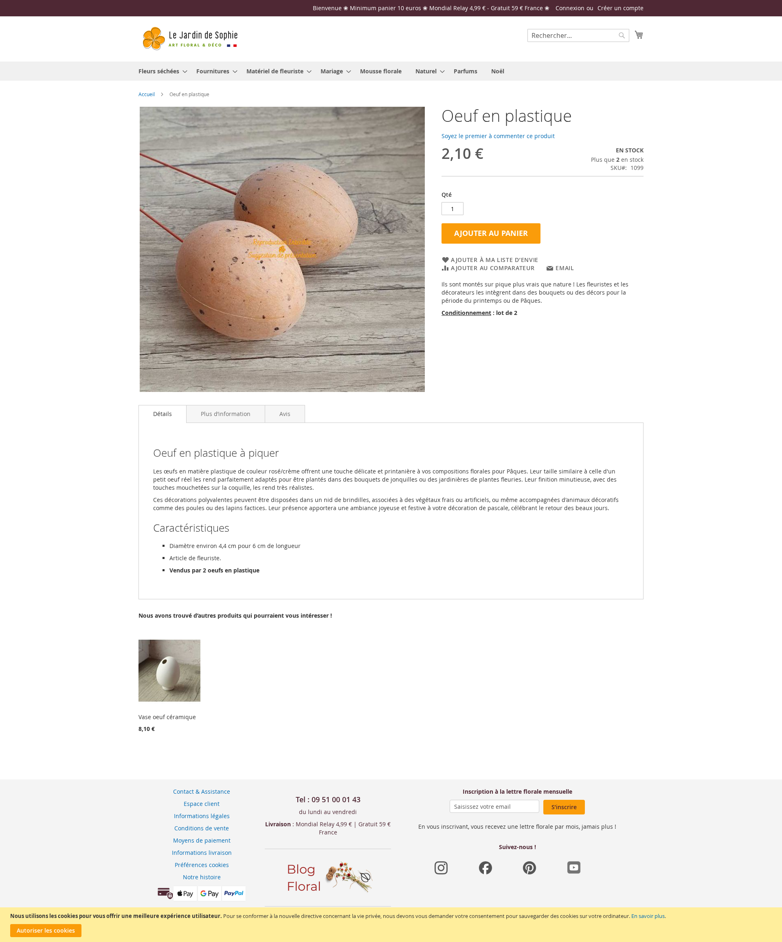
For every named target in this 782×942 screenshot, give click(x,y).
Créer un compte (620, 8)
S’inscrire (564, 807)
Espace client (202, 804)
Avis (284, 414)
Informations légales (202, 816)
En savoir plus (648, 916)
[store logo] (189, 38)
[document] (392, 924)
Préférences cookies (202, 865)
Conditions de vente (201, 828)
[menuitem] (160, 71)
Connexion (570, 8)
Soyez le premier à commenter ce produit (498, 136)
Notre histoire (202, 877)
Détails (162, 414)
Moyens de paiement (202, 840)
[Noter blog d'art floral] (328, 894)
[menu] (391, 71)
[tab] (162, 414)
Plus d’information (225, 414)
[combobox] (578, 35)
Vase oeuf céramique (167, 717)
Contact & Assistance (201, 791)
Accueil (146, 94)
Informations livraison (202, 852)
